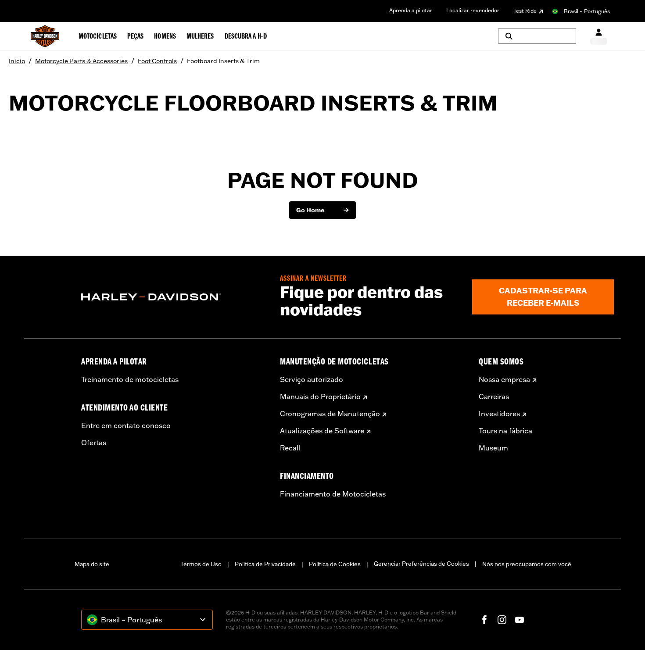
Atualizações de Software (322, 430)
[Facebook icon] (484, 619)
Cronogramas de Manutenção (330, 413)
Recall (290, 447)
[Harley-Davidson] (174, 296)
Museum (493, 447)
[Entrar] (598, 36)
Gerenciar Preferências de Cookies (421, 563)
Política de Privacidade (265, 564)
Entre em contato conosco (126, 425)
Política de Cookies (335, 564)
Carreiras (494, 396)
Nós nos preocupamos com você (526, 564)
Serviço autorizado (311, 379)
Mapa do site (92, 564)
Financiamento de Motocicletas (333, 493)
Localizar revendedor (472, 10)
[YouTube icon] (519, 619)
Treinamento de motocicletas (130, 379)
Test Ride (525, 10)
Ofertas (93, 442)
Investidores (499, 413)
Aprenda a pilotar (410, 10)
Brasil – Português (587, 11)
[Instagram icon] (502, 619)
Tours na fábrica (505, 430)
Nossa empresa (504, 379)
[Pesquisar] (537, 36)
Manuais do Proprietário (320, 396)
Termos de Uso (201, 564)
